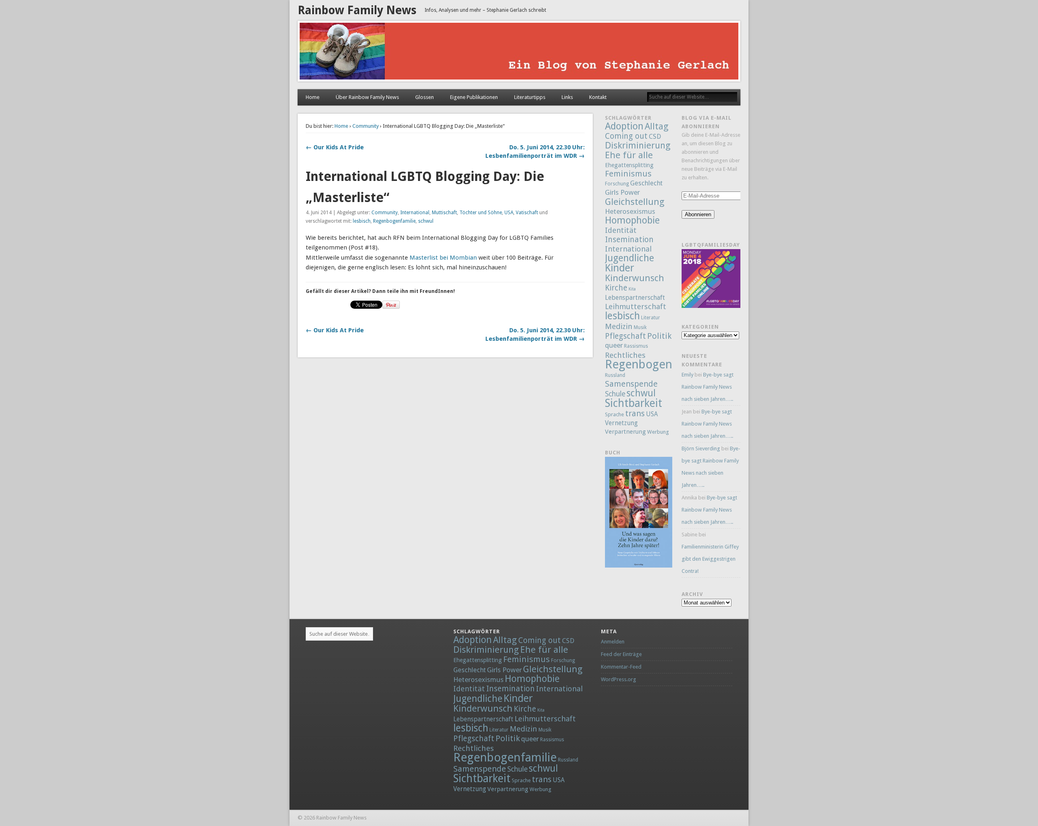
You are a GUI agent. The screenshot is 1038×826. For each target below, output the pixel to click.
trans (635, 413)
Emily (687, 375)
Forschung (617, 184)
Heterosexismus (630, 211)
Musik (640, 327)
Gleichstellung (635, 201)
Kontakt (598, 97)
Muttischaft (444, 212)
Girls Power (622, 192)
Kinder (619, 268)
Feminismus (628, 174)
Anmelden (612, 642)
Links (567, 97)
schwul (425, 221)
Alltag (657, 126)
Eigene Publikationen (474, 97)
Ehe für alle (629, 155)
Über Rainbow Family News (367, 97)
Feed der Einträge (621, 654)
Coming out (626, 136)
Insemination (629, 239)
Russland (615, 375)
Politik (659, 336)
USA (508, 212)
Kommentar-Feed (621, 667)
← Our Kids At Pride (335, 147)
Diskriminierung (638, 145)
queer (614, 345)
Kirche (616, 288)
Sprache (614, 414)
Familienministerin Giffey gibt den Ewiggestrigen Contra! (710, 559)
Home (313, 97)
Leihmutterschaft (635, 306)
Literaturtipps (529, 97)
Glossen (424, 97)
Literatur (650, 318)
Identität (621, 230)
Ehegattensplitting (629, 164)
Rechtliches (625, 355)
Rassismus (636, 346)
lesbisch (362, 221)
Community (365, 126)
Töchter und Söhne (480, 212)
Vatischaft (527, 212)
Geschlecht (646, 183)
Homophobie (632, 220)
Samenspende (631, 384)
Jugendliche (629, 258)
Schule (615, 394)
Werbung (658, 432)
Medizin (619, 326)
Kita (632, 289)
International (414, 212)
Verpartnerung (625, 431)
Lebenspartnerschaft (635, 297)
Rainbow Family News (357, 10)
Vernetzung (621, 423)
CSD (655, 136)
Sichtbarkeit (633, 403)
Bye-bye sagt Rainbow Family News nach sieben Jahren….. (707, 387)
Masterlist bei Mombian (443, 257)
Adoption (624, 126)
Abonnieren (698, 214)
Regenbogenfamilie (394, 221)
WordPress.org (618, 679)
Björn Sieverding (701, 448)
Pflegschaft (625, 336)
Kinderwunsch (634, 278)
